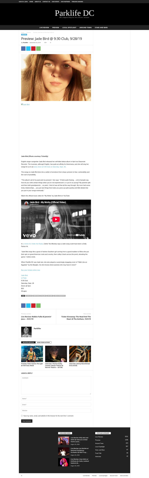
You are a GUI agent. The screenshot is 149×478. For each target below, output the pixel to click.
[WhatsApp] (38, 48)
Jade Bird (24, 275)
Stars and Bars (101, 27)
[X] (28, 48)
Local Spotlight (69, 27)
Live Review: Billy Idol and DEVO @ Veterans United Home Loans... (79, 440)
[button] (127, 27)
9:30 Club (29, 296)
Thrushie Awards (77, 1)
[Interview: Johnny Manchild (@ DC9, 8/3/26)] (80, 354)
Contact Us (46, 1)
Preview (55, 27)
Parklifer (25, 42)
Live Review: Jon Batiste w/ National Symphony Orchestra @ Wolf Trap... (80, 450)
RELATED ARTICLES (28, 342)
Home (31, 1)
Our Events (55, 1)
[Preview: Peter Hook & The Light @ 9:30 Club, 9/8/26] (32, 354)
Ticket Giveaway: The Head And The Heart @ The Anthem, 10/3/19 (76, 318)
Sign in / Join (23, 1)
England (43, 296)
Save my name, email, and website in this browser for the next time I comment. (48, 416)
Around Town (86, 27)
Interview (98, 456)
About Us (38, 1)
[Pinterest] (33, 48)
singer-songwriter (59, 296)
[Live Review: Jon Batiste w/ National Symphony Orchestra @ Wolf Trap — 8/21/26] (63, 451)
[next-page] (90, 342)
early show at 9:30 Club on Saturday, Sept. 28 (50, 167)
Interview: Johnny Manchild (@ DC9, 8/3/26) (79, 364)
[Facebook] (23, 48)
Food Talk (98, 453)
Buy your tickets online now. (30, 270)
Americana (36, 296)
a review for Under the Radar (33, 244)
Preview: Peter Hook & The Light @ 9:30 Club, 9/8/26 (32, 364)
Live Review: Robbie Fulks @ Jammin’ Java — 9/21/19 (36, 318)
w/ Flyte (24, 278)
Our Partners (65, 1)
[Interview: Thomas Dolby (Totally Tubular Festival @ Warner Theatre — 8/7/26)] (56, 354)
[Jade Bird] (56, 126)
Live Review (44, 27)
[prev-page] (87, 342)
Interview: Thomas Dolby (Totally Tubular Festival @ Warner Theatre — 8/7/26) (54, 365)
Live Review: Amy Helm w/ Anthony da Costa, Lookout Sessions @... (80, 461)
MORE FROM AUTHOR (43, 342)
